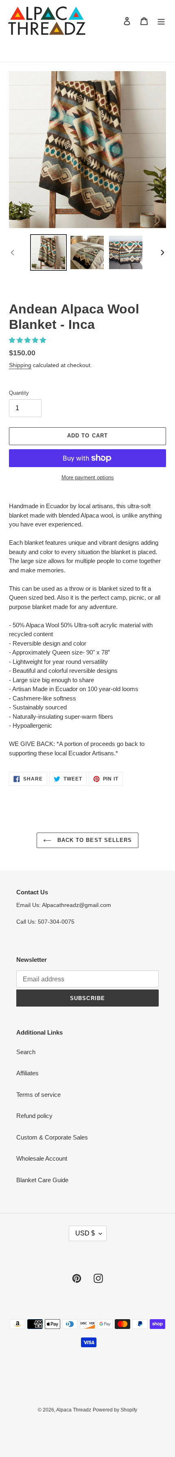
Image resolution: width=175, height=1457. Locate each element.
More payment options (87, 477)
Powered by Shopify (115, 1410)
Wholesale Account (41, 1158)
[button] (28, 340)
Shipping (20, 365)
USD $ (85, 1233)
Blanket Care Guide (42, 1179)
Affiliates (27, 1073)
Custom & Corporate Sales (52, 1137)
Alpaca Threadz (73, 1410)
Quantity (19, 393)
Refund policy (34, 1115)
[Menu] (161, 21)
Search (25, 1051)
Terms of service (38, 1094)
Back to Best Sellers (93, 840)
